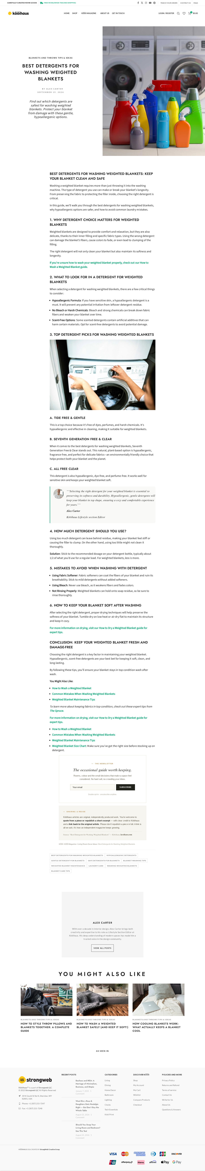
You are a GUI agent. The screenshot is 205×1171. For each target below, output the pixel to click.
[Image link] (35, 1079)
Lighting (108, 1100)
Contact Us (167, 1095)
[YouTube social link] (150, 3)
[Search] (178, 13)
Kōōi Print (109, 1114)
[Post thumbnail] (67, 1083)
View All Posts (102, 948)
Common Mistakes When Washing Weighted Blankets (83, 694)
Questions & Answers (171, 1109)
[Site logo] (18, 13)
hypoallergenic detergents (121, 855)
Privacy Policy (168, 1080)
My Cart (136, 1090)
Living (107, 1080)
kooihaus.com (126, 834)
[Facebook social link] (138, 3)
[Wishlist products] (184, 13)
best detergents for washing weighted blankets (77, 855)
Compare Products (141, 1100)
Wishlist (136, 1095)
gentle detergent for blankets (67, 861)
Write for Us (167, 1100)
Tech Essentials (111, 1109)
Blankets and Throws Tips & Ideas (51, 58)
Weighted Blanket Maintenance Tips (73, 700)
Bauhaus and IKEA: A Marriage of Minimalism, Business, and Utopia (86, 1083)
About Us (166, 1105)
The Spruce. (57, 711)
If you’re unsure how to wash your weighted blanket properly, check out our (94, 263)
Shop (135, 1080)
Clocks (108, 1105)
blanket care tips (60, 871)
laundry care (96, 866)
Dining (108, 1085)
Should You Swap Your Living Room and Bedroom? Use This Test (88, 1127)
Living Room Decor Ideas (87, 844)
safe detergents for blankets (104, 861)
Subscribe (125, 787)
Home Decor (110, 1090)
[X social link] (142, 3)
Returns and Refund (170, 1085)
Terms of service (169, 1090)
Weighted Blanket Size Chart (69, 746)
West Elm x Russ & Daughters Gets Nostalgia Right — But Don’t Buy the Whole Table (87, 1106)
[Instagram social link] (146, 3)
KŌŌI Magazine (70, 844)
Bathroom (109, 1095)
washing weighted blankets (122, 866)
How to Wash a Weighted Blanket (71, 688)
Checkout (137, 1105)
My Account (138, 1085)
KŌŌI (61, 844)
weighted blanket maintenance (68, 866)
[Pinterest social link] (154, 3)
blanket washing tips (134, 861)
